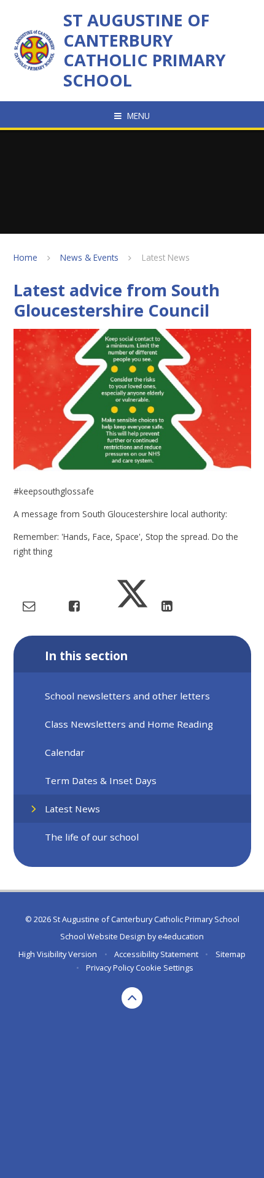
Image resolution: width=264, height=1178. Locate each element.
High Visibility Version (57, 954)
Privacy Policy (110, 967)
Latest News (166, 257)
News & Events (89, 257)
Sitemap (230, 954)
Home (25, 257)
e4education (181, 936)
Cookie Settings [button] (164, 967)
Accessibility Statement (156, 954)
